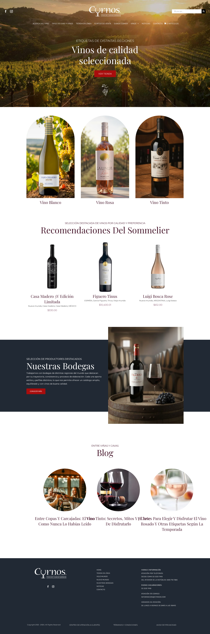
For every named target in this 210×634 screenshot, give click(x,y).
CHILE (117, 306)
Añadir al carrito (53, 265)
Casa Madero (167, 306)
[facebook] (5, 11)
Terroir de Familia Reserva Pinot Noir (105, 299)
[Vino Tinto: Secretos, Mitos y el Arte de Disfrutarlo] (118, 490)
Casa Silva (109, 306)
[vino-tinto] (159, 116)
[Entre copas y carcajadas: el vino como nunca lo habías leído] (64, 490)
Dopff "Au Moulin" (44, 306)
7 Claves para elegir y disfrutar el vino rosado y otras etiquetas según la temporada (172, 485)
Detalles (53, 268)
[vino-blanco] (50, 116)
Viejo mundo (68, 306)
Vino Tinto (159, 202)
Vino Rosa (105, 202)
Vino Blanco (50, 202)
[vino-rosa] (105, 116)
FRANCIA (57, 306)
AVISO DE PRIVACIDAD (166, 625)
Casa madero (154, 306)
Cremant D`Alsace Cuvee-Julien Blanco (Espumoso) (52, 299)
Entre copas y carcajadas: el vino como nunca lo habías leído (65, 486)
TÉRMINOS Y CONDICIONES (125, 625)
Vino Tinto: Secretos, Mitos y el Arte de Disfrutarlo (118, 486)
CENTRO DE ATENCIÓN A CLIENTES (84, 625)
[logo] (50, 569)
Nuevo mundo (96, 306)
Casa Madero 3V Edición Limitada (157, 299)
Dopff (32, 306)
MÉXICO (178, 306)
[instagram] (11, 11)
